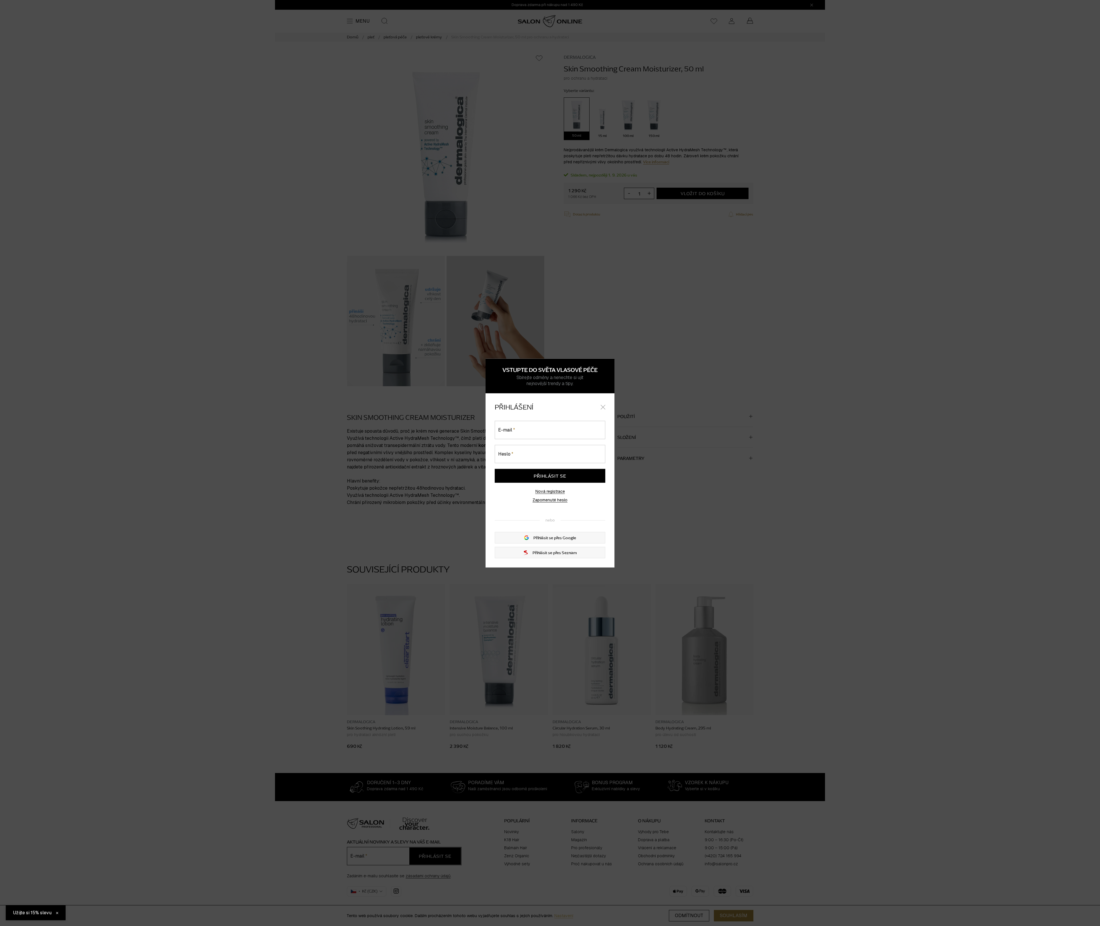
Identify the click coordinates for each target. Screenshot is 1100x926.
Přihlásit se (550, 475)
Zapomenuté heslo (550, 500)
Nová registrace (550, 491)
